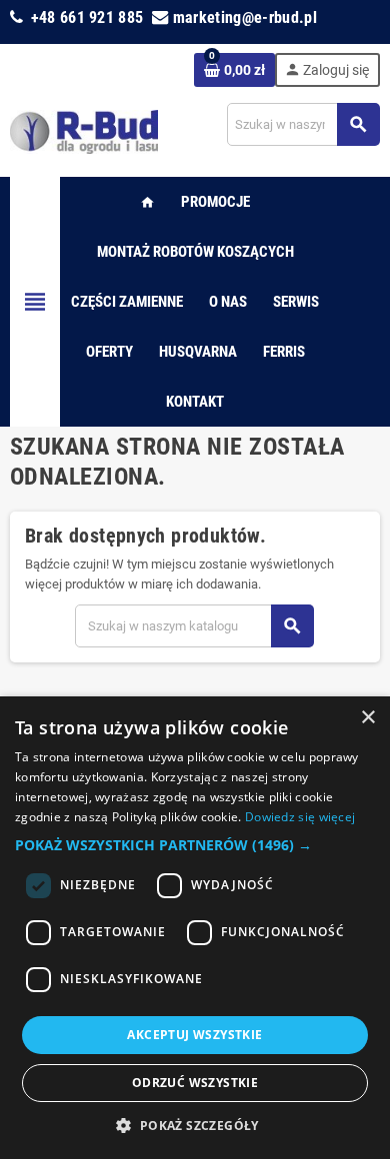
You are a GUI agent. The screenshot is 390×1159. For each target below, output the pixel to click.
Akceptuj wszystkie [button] (194, 1034)
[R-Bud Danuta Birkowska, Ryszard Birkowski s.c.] (84, 130)
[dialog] (195, 927)
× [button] (367, 717)
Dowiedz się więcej (300, 816)
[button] (195, 845)
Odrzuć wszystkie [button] (195, 1082)
